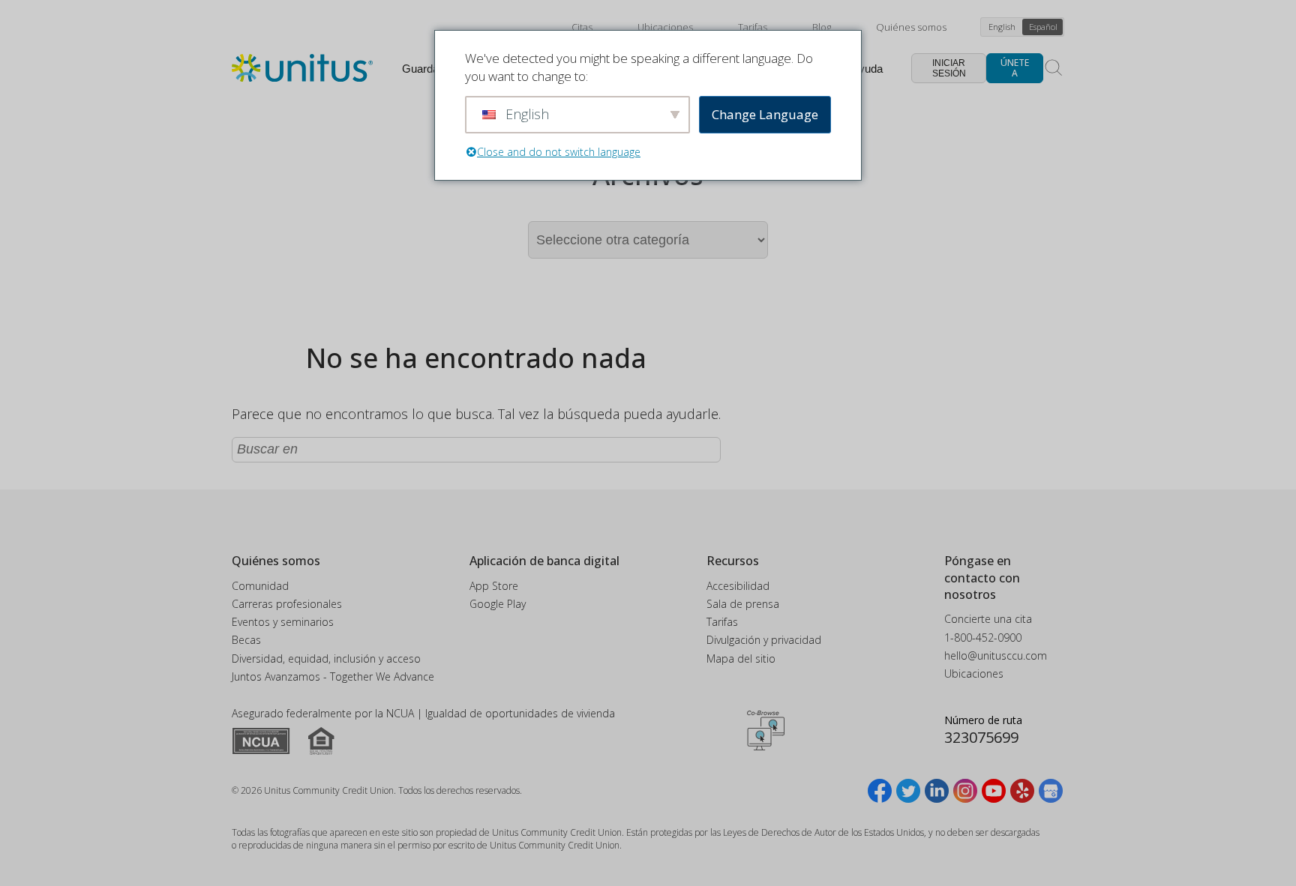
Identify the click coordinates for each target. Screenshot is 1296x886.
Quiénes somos (911, 27)
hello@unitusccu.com (995, 655)
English (1002, 26)
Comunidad (260, 586)
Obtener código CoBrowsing (765, 730)
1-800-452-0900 (983, 637)
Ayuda (867, 68)
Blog (821, 27)
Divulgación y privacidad (763, 640)
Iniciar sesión (949, 68)
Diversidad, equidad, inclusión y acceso (326, 658)
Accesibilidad (738, 586)
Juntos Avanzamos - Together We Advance (333, 676)
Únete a (1014, 67)
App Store (494, 586)
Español (1043, 26)
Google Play (498, 604)
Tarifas (752, 27)
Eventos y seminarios (283, 622)
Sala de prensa (742, 604)
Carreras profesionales (287, 604)
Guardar (422, 68)
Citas (582, 27)
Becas (246, 640)
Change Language (765, 114)
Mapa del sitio (741, 658)
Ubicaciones (665, 27)
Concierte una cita (988, 619)
